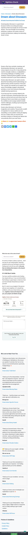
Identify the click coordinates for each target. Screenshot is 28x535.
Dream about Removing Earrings (11, 496)
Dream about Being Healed (9, 422)
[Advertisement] (14, 51)
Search (22, 7)
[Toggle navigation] (24, 2)
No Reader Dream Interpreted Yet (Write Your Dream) (13, 20)
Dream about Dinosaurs (14, 16)
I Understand (14, 534)
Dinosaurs (8, 14)
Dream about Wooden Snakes (10, 443)
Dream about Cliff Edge (8, 456)
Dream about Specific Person (10, 402)
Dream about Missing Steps (9, 389)
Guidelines (5, 528)
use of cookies (23, 532)
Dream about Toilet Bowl (8, 370)
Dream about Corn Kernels (9, 470)
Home (2, 14)
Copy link (14, 337)
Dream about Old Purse (8, 513)
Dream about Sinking (8, 483)
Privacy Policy (5, 523)
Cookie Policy (5, 526)
